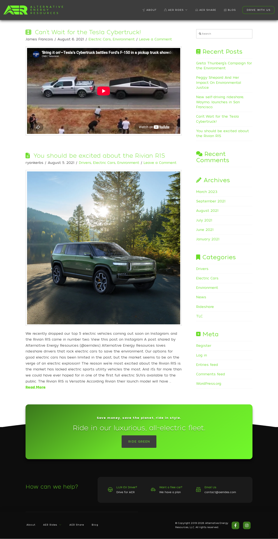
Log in (201, 355)
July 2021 (204, 220)
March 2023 (206, 192)
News (201, 297)
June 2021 (205, 230)
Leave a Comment (155, 39)
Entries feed (207, 365)
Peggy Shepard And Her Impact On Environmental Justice (218, 82)
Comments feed (210, 374)
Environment (124, 39)
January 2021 (207, 239)
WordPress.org (208, 384)
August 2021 (207, 211)
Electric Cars (100, 39)
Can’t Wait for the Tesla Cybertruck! (88, 32)
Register (203, 346)
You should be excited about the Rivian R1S (99, 155)
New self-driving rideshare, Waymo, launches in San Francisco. (220, 102)
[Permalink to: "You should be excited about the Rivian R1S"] (103, 247)
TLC (199, 316)
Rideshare (205, 307)
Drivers (85, 163)
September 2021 (210, 201)
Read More (36, 387)
